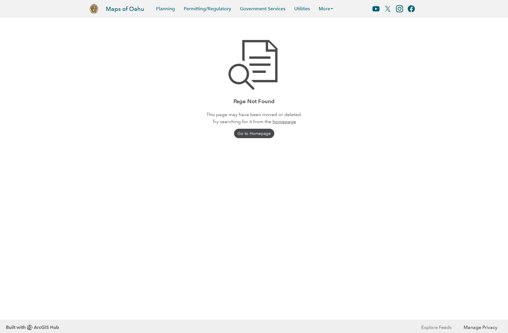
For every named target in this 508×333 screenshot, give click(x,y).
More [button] (324, 8)
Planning (165, 8)
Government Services (262, 8)
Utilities (302, 8)
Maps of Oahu (125, 8)
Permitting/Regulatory (207, 8)
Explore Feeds (436, 327)
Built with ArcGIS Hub (32, 327)
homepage (284, 121)
